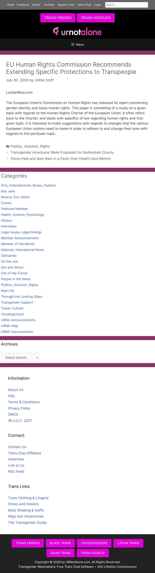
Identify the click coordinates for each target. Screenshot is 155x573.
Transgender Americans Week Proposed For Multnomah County (62, 152)
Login (97, 4)
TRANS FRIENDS (57, 18)
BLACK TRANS (60, 543)
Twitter (35, 4)
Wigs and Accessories (26, 516)
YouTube (49, 4)
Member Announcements (20, 238)
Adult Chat (84, 4)
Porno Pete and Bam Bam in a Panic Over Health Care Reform (61, 159)
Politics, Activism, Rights (30, 146)
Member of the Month (17, 244)
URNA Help (9, 326)
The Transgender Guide (27, 523)
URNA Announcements (18, 320)
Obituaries (9, 256)
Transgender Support (17, 302)
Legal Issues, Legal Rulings (21, 232)
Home (10, 4)
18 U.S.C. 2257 (20, 421)
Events (6, 203)
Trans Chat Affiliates (24, 453)
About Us (15, 390)
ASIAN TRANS (60, 553)
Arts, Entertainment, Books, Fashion (28, 185)
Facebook (23, 4)
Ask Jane (8, 191)
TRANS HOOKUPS (96, 18)
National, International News (22, 250)
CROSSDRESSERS (94, 543)
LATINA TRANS (128, 543)
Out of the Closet (14, 273)
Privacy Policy (19, 408)
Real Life (7, 291)
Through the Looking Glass (21, 296)
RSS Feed (16, 471)
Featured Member (14, 209)
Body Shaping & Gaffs (26, 510)
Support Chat (66, 4)
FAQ (11, 396)
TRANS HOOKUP (93, 553)
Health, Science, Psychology (22, 215)
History (6, 220)
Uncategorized (12, 314)
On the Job (9, 261)
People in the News (15, 279)
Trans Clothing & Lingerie (28, 498)
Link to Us (16, 465)
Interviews (9, 226)
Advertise (16, 459)
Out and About (12, 267)
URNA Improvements (17, 332)
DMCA (13, 414)
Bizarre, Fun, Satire (15, 197)
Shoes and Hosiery (23, 504)
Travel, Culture (12, 308)
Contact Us (17, 447)
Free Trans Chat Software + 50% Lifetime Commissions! (97, 567)
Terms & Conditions (24, 402)
